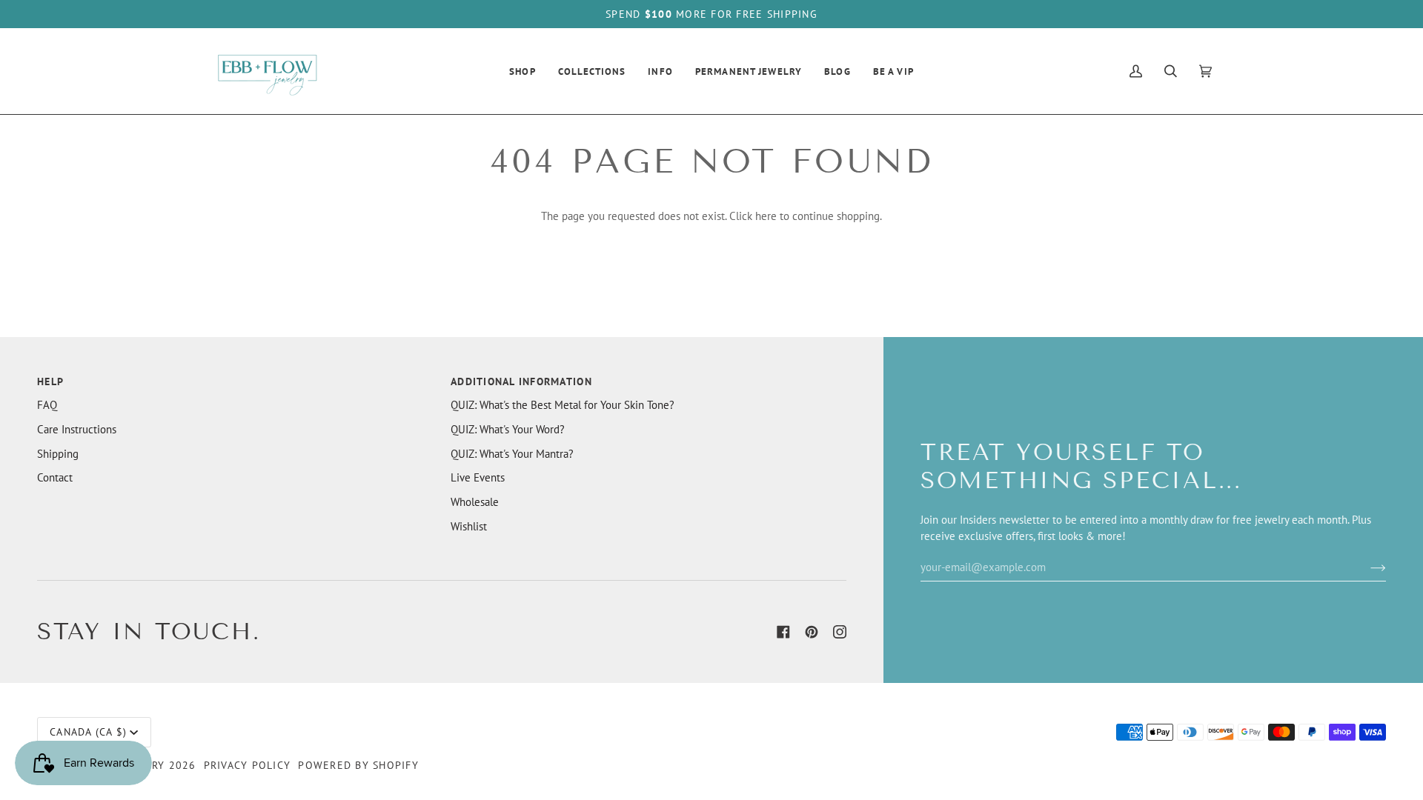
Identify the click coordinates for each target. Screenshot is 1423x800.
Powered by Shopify (358, 765)
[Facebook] (783, 632)
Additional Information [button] (521, 381)
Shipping (58, 454)
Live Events (478, 477)
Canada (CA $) (88, 732)
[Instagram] (839, 632)
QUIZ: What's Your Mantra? (512, 454)
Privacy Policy (247, 765)
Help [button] (50, 381)
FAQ (47, 405)
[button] (522, 71)
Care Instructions (76, 429)
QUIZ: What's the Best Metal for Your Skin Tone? (562, 405)
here (766, 216)
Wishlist (469, 526)
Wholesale (475, 502)
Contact (55, 477)
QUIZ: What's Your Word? (508, 429)
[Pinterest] (811, 632)
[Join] (1366, 567)
